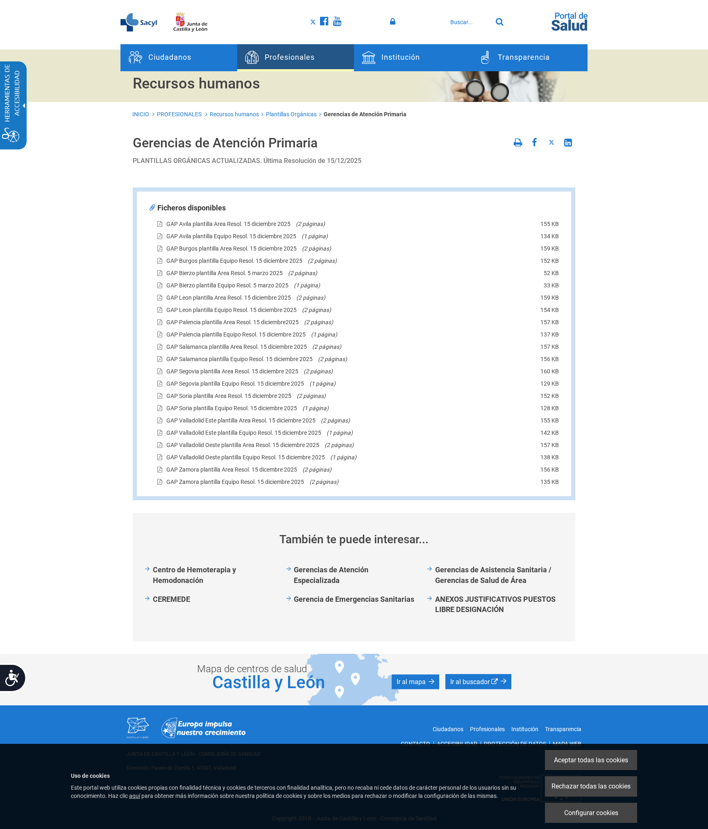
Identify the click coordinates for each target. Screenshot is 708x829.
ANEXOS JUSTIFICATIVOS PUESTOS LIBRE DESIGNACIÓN (495, 604)
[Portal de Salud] (569, 21)
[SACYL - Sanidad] (138, 21)
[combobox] (469, 22)
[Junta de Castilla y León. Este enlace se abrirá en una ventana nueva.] (190, 21)
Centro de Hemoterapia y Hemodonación (194, 575)
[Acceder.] (394, 22)
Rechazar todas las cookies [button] (591, 786)
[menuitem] (178, 57)
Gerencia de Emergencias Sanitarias (354, 599)
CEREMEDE (171, 599)
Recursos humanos (234, 114)
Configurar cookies (591, 813)
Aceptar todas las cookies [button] (591, 760)
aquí (134, 796)
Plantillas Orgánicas (291, 114)
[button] (415, 682)
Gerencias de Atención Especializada (331, 575)
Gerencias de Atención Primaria (365, 114)
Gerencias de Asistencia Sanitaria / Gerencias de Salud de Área (493, 575)
